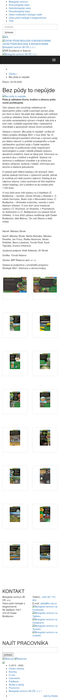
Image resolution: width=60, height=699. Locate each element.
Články (12, 73)
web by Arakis (51, 695)
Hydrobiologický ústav (20, 8)
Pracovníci (14, 687)
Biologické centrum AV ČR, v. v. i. (19, 47)
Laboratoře (14, 678)
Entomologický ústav (19, 4)
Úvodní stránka (16, 668)
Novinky (13, 671)
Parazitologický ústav (19, 11)
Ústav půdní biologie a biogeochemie (27, 17)
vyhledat (8, 654)
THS (11, 20)
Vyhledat (8, 32)
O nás (12, 675)
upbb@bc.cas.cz (48, 603)
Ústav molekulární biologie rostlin (25, 14)
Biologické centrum (18, 1)
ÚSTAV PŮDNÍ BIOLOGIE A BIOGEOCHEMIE (25, 43)
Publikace (14, 681)
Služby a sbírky (16, 684)
